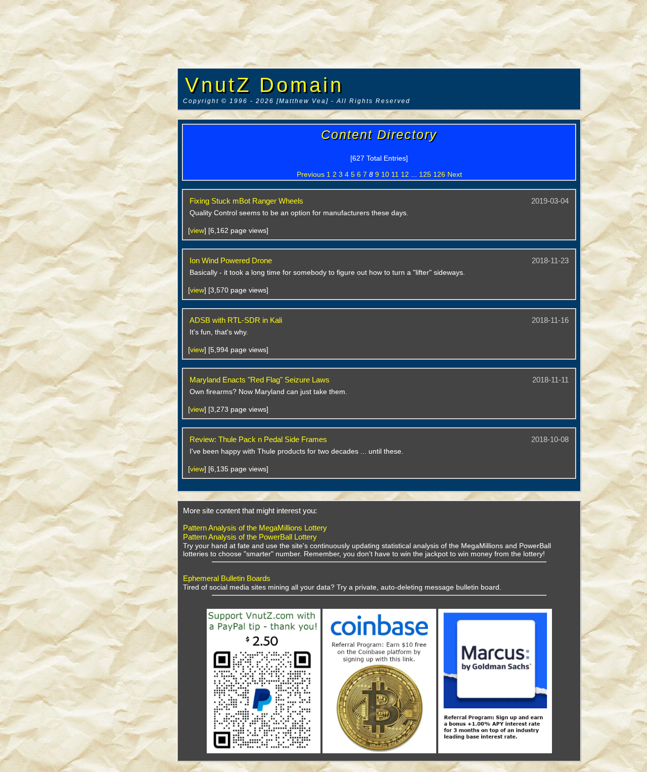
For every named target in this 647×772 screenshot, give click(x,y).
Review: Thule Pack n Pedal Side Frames (258, 439)
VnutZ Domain (264, 85)
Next (454, 174)
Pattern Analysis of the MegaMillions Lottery (255, 527)
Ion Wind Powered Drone (231, 260)
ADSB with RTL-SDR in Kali (236, 320)
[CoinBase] (379, 751)
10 (385, 174)
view (197, 230)
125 (425, 174)
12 (405, 174)
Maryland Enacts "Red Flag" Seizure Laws (260, 379)
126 (439, 174)
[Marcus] (495, 751)
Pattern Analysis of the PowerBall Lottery (250, 537)
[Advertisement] (88, 154)
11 (395, 174)
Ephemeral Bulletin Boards (226, 578)
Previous (311, 174)
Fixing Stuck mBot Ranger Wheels (246, 201)
